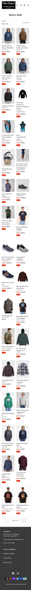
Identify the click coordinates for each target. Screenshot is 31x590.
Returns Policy (7, 562)
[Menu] (28, 5)
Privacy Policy (7, 558)
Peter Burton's (12, 584)
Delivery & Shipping (8, 553)
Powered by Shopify (21, 584)
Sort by (4, 21)
